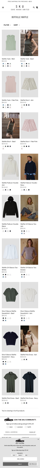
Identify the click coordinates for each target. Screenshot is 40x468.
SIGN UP (32, 432)
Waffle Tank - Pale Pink (10, 100)
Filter (6, 25)
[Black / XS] (11, 208)
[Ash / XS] (29, 84)
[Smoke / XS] (29, 251)
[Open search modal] (34, 7)
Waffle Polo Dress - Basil (10, 398)
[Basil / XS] (29, 43)
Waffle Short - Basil (8, 141)
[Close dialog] (38, 439)
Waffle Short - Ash (26, 100)
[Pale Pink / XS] (11, 84)
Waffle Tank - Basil (27, 59)
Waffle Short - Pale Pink (28, 141)
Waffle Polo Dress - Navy (29, 398)
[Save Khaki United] (20, 8)
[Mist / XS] (11, 43)
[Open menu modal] (3, 7)
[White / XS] (11, 251)
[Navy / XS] (29, 167)
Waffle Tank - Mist (8, 59)
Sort (16, 25)
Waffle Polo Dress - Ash (28, 355)
